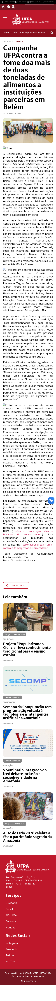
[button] (5, 19)
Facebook (11, 949)
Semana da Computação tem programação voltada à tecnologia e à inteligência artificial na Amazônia (27, 712)
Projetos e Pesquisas (15, 634)
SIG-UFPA (11, 915)
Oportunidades (12, 697)
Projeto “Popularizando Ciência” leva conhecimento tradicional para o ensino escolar (27, 649)
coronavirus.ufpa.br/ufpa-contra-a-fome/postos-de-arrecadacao (28, 546)
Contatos (11, 921)
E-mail (9, 909)
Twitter (10, 955)
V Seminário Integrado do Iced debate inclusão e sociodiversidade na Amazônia (25, 775)
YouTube (11, 961)
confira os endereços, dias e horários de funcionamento (28, 532)
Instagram (12, 943)
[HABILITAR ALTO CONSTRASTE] (4, 7)
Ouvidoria (11, 903)
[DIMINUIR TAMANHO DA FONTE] (9, 6)
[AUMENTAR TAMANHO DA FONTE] (14, 6)
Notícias (10, 927)
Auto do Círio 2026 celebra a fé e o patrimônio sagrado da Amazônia (27, 837)
